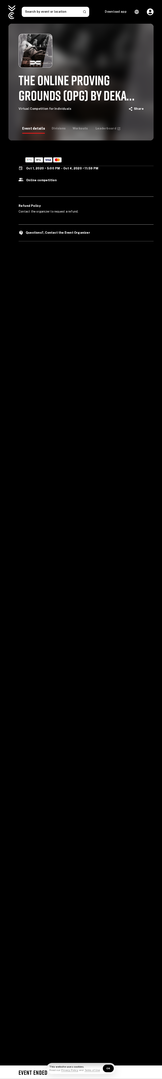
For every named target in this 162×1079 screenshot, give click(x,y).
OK (108, 1068)
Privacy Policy (69, 1070)
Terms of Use (92, 1070)
